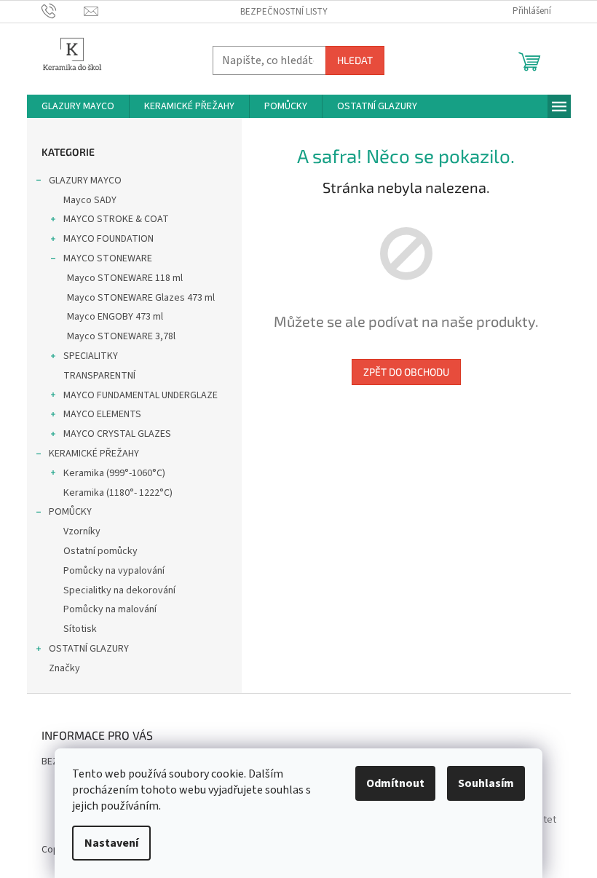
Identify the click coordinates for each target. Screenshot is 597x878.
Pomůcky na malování (110, 609)
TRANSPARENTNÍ (99, 375)
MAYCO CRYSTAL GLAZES (117, 434)
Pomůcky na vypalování (114, 570)
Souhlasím (486, 783)
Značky (64, 668)
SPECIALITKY (90, 356)
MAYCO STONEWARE (107, 258)
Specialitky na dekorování (119, 590)
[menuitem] (78, 106)
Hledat (355, 60)
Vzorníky (81, 531)
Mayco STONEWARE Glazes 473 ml (141, 297)
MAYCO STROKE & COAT (116, 219)
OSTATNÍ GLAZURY (89, 648)
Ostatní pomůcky (100, 551)
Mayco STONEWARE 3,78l (121, 336)
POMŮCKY (70, 512)
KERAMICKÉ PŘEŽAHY (94, 453)
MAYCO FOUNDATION (108, 239)
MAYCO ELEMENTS (102, 414)
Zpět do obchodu (406, 371)
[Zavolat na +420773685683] (62, 10)
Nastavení (111, 843)
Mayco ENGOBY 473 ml (115, 316)
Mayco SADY (89, 200)
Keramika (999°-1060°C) (114, 473)
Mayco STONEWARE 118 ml (125, 278)
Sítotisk (80, 629)
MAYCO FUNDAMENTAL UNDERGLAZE (140, 395)
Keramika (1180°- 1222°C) (118, 493)
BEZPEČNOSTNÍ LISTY (284, 11)
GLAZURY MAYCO (85, 180)
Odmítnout (395, 783)
